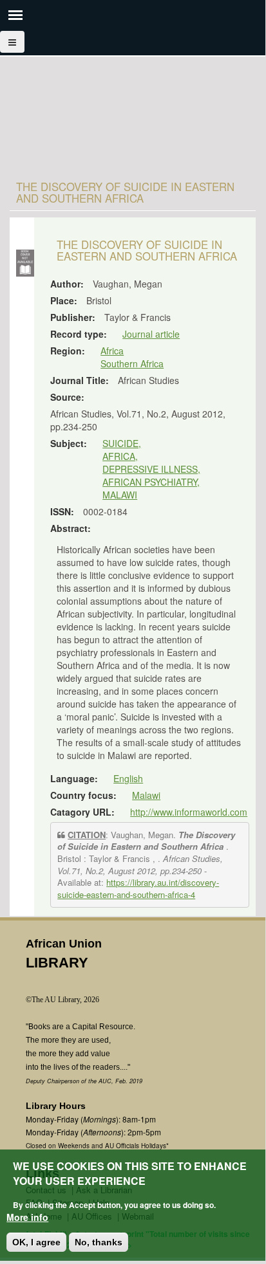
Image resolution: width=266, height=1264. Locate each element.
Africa (112, 350)
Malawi (146, 795)
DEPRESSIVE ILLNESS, (151, 469)
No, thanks (98, 1242)
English (128, 778)
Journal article (151, 333)
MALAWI (119, 494)
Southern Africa (132, 363)
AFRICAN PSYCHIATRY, (151, 481)
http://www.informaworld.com (188, 811)
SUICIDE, (121, 443)
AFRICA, (120, 456)
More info (27, 1217)
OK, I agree (36, 1242)
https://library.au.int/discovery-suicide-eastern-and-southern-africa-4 (138, 888)
